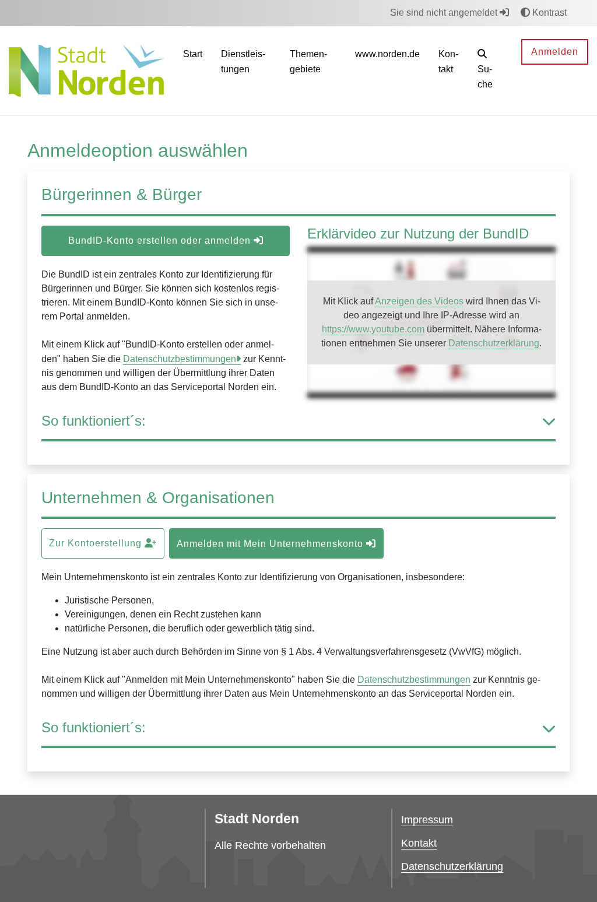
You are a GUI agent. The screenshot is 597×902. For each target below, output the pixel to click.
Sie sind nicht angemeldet (445, 12)
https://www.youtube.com (373, 329)
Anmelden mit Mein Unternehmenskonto (271, 544)
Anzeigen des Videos (419, 301)
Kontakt (419, 843)
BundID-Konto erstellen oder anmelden (161, 240)
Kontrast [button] (548, 12)
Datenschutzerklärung (493, 343)
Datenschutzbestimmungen (179, 359)
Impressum (427, 820)
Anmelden (554, 52)
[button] (490, 70)
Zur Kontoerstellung (97, 543)
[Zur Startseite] (86, 70)
